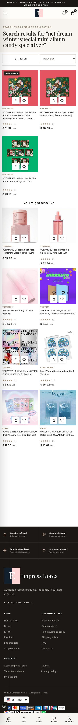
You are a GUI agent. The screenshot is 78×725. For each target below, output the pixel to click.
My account (10, 676)
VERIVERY (45, 307)
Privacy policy (48, 671)
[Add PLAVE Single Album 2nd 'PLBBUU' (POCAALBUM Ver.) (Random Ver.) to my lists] (24, 420)
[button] (16, 100)
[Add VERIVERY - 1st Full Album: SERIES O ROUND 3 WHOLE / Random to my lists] (24, 359)
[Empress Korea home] (39, 13)
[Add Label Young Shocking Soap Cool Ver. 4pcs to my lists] (62, 359)
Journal (45, 665)
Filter (23, 59)
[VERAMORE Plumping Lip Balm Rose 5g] (20, 286)
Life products (11, 642)
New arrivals (10, 620)
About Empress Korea (15, 665)
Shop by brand (12, 648)
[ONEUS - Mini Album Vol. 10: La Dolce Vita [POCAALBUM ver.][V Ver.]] (58, 407)
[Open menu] (5, 13)
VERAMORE (7, 246)
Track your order (50, 620)
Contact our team (16, 602)
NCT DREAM (7, 109)
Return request (49, 626)
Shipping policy (50, 637)
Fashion (8, 637)
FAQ (44, 642)
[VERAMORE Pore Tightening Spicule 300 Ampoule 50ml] (58, 225)
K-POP (7, 631)
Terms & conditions (14, 671)
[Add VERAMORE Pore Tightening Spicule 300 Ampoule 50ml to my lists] (62, 238)
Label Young (47, 368)
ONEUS (43, 428)
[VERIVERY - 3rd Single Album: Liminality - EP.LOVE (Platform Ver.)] (58, 286)
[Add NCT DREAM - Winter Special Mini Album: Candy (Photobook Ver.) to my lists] (62, 100)
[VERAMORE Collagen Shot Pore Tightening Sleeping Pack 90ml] (20, 225)
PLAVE (5, 428)
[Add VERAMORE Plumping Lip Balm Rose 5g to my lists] (24, 299)
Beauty (8, 626)
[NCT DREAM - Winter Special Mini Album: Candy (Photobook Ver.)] (58, 88)
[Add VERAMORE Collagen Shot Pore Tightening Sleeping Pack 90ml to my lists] (24, 238)
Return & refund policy (53, 631)
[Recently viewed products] (4, 706)
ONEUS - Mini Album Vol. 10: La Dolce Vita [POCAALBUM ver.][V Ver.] (56, 434)
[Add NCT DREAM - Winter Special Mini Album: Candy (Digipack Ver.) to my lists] (24, 166)
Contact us (47, 648)
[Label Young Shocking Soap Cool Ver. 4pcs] (58, 347)
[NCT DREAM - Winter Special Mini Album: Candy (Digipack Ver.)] (20, 154)
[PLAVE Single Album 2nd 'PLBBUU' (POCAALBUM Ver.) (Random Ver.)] (20, 407)
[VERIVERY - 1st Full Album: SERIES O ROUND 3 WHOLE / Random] (20, 347)
